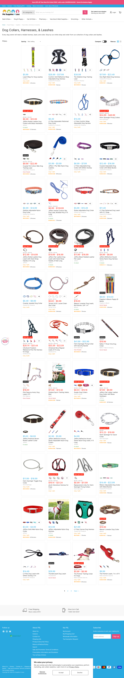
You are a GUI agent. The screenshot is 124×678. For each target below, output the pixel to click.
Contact (9, 6)
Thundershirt (52, 575)
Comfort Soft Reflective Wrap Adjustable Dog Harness (58, 78)
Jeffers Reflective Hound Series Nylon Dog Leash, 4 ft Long (84, 440)
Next (76, 591)
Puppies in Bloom (104, 303)
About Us (35, 631)
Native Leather (78, 394)
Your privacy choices (39, 655)
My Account (66, 631)
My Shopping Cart (69, 634)
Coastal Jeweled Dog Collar (32, 303)
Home (4, 6)
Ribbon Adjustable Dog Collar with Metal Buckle (110, 486)
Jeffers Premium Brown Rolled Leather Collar (31, 439)
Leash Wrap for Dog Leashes (33, 77)
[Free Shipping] (42, 610)
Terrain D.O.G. (52, 307)
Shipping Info (37, 639)
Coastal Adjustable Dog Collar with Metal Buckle (108, 167)
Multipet (25, 79)
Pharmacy (42, 19)
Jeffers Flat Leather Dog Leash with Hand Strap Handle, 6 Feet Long (56, 259)
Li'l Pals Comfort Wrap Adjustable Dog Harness (82, 122)
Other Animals (87, 19)
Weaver (76, 307)
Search (35, 647)
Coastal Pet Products (54, 80)
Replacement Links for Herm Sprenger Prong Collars (83, 486)
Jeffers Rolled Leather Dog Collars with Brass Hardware (32, 122)
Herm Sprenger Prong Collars (110, 117)
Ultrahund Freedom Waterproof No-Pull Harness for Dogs (32, 350)
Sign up (116, 636)
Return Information (38, 6)
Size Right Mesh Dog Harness (110, 77)
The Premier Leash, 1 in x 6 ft (110, 574)
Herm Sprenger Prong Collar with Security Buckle (83, 345)
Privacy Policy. (74, 667)
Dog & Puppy (19, 19)
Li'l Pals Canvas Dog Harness (84, 529)
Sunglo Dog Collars (80, 392)
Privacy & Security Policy (41, 642)
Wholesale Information (70, 636)
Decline (79, 672)
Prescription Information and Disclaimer (45, 652)
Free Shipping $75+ (19, 6)
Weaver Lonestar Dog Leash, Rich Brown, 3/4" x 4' (84, 304)
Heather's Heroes (79, 80)
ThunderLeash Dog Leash (57, 574)
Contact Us (36, 636)
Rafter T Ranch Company (107, 347)
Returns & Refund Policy (40, 644)
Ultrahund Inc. (27, 353)
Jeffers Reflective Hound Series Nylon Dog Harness (109, 258)
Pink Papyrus (26, 396)
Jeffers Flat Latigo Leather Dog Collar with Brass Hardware (109, 394)
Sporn (50, 396)
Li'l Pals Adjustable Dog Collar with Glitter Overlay (83, 167)
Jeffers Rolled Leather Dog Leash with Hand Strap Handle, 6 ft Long (32, 259)
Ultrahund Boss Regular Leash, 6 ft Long (56, 349)
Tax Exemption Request (70, 639)
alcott (50, 489)
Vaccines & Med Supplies (59, 19)
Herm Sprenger (104, 119)
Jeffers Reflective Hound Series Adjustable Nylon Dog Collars (58, 440)
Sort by (23, 41)
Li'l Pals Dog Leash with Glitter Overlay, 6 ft (31, 574)
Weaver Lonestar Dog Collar (109, 529)
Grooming (74, 19)
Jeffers (25, 125)
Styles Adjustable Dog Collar (84, 210)
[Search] (85, 12)
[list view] (120, 41)
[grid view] (118, 41)
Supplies (18, 25)
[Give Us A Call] (81, 610)
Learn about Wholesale (51, 6)
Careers (35, 634)
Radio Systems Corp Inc (80, 577)
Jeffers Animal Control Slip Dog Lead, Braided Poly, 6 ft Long (58, 212)
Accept (61, 672)
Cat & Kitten (31, 19)
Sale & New (6, 19)
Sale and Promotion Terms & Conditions (45, 649)
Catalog (29, 6)
